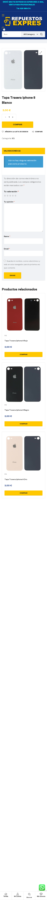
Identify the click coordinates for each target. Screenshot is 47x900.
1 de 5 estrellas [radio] (5, 196)
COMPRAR (17, 125)
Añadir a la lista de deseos (16, 132)
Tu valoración (11, 191)
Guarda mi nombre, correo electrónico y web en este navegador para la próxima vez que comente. (22, 264)
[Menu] (3, 15)
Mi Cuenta (17, 896)
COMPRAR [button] (23, 354)
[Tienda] (6, 894)
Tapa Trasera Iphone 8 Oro (16, 479)
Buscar (41, 34)
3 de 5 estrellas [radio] (10, 196)
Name (7, 236)
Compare (39, 132)
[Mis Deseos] (41, 894)
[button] (40, 52)
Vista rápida (23, 317)
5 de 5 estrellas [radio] (15, 196)
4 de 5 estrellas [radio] (13, 196)
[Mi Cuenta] (17, 894)
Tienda (5, 896)
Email (7, 249)
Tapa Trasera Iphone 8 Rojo (16, 341)
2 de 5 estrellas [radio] (8, 196)
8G (13, 138)
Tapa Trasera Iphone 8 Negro (17, 410)
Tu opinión (9, 202)
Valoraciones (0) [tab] (12, 151)
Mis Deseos (41, 896)
